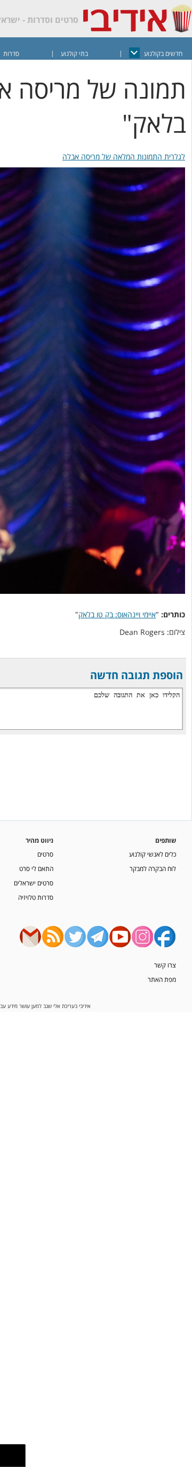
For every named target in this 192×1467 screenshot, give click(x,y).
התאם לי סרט (36, 868)
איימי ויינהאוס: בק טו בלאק (117, 614)
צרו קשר (165, 965)
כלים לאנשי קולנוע (152, 854)
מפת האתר (162, 979)
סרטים (45, 854)
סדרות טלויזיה (35, 897)
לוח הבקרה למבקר (153, 868)
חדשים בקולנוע (163, 53)
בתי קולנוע (74, 53)
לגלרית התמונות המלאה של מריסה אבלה (123, 156)
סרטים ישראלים (33, 882)
